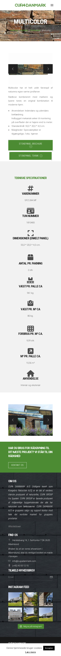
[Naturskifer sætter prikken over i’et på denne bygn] (15, 614)
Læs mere (30, 652)
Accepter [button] (49, 648)
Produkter (24, 30)
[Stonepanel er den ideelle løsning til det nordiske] (46, 599)
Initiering (14, 30)
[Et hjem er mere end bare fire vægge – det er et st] (15, 599)
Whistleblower (14, 526)
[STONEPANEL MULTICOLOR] (30, 420)
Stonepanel (35, 30)
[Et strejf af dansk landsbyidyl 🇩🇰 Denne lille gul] (30, 599)
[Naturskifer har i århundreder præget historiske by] (30, 614)
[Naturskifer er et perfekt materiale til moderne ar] (46, 614)
